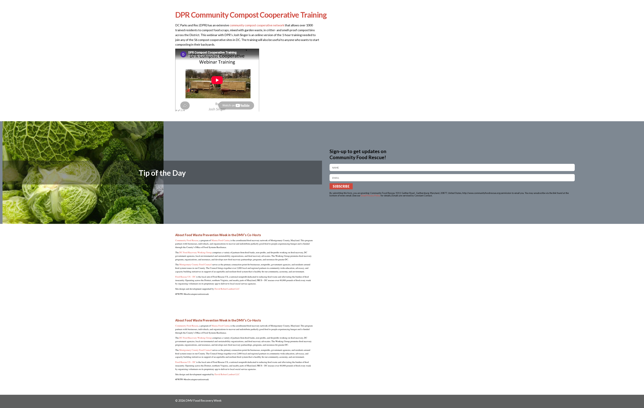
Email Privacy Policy (370, 195)
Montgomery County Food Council (195, 264)
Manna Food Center (220, 240)
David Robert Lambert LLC (227, 288)
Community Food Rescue (186, 240)
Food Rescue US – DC (185, 276)
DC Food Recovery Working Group (195, 252)
